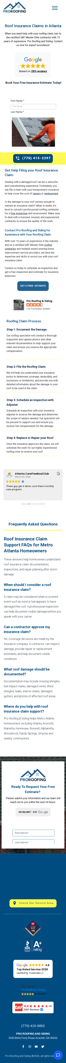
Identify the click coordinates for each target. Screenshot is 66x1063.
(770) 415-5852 (33, 1026)
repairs (37, 193)
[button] (33, 64)
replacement (51, 193)
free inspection (19, 213)
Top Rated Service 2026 (32, 969)
